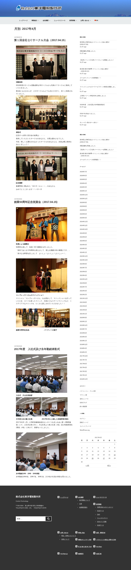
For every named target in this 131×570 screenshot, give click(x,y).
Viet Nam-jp (64, 553)
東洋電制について (84, 500)
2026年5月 (83, 179)
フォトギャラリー (102, 518)
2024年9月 (83, 233)
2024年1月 (83, 252)
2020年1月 (83, 321)
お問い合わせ (85, 20)
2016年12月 (84, 379)
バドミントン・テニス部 (88, 391)
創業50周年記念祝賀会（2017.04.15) (35, 201)
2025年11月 (83, 198)
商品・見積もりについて (68, 535)
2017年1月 (83, 375)
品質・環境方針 (100, 532)
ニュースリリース (59, 20)
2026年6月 (83, 175)
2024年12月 (84, 221)
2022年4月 (83, 291)
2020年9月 (83, 317)
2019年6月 (83, 333)
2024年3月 (83, 248)
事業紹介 (34, 20)
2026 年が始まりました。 (88, 113)
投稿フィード (84, 422)
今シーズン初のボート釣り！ (89, 122)
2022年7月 (83, 287)
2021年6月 (83, 306)
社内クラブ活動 (101, 521)
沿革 (80, 503)
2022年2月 (83, 294)
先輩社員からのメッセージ (105, 507)
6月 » (109, 465)
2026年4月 (83, 183)
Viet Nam (99, 546)
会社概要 (46, 20)
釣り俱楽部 (83, 406)
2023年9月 (83, 264)
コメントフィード (85, 426)
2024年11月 (83, 225)
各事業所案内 (83, 507)
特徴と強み (81, 532)
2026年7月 (83, 171)
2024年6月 (83, 237)
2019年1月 (83, 340)
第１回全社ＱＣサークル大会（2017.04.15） (40, 40)
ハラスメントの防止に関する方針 (106, 539)
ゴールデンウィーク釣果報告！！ (90, 78)
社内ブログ (83, 402)
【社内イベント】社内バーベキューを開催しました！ (97, 60)
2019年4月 (83, 337)
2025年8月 (83, 206)
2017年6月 (83, 363)
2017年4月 (83, 367)
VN (97, 20)
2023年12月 (84, 256)
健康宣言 (81, 553)
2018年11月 (83, 344)
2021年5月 (83, 310)
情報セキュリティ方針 (84, 539)
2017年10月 (84, 356)
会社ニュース (84, 399)
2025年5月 (83, 214)
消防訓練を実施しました (88, 51)
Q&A (98, 514)
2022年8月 (83, 283)
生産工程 (98, 553)
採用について (65, 539)
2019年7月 (83, 329)
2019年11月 (83, 325)
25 (92, 458)
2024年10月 (84, 229)
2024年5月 (83, 241)
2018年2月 (83, 352)
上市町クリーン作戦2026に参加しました (93, 96)
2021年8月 (83, 302)
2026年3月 (83, 187)
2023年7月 (83, 267)
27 (104, 458)
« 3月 (87, 465)
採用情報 (72, 20)
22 (115, 455)
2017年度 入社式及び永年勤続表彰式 (37, 349)
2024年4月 (83, 244)
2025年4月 (83, 218)
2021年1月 (83, 314)
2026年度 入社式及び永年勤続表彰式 (92, 104)
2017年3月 (83, 371)
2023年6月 (83, 271)
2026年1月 (83, 191)
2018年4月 (83, 348)
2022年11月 (83, 279)
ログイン (83, 418)
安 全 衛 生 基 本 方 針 (85, 546)
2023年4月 (83, 275)
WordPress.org (85, 430)
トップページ (23, 20)
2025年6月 (83, 210)
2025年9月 (83, 202)
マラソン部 (83, 395)
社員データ (100, 510)
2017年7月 (83, 360)
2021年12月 (84, 298)
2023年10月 (84, 260)
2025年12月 (84, 195)
